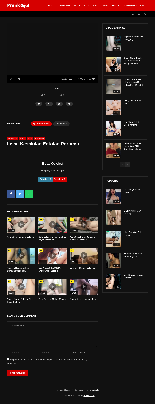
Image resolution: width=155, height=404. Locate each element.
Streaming (64, 5)
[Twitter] (133, 14)
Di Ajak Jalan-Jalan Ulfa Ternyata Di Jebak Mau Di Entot (133, 82)
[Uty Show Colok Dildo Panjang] (113, 128)
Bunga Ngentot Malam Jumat (84, 299)
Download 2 (59, 179)
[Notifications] (139, 14)
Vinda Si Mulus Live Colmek (20, 237)
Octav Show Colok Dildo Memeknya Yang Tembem (133, 61)
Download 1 (45, 179)
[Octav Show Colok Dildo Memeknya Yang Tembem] (113, 64)
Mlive (77, 5)
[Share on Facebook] (11, 194)
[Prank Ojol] (18, 5)
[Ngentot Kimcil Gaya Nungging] (113, 43)
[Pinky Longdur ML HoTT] (113, 107)
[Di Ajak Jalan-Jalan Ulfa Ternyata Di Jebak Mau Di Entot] (113, 86)
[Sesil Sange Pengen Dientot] (113, 281)
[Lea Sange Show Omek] (113, 196)
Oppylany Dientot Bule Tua (82, 268)
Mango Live (90, 5)
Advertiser (130, 5)
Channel (116, 5)
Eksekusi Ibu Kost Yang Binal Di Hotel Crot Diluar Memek (133, 146)
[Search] (145, 14)
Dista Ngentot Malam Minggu (52, 299)
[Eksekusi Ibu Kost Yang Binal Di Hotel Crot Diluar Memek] (113, 150)
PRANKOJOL (89, 396)
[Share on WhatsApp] (29, 194)
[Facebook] (127, 14)
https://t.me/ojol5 (92, 390)
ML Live (23, 138)
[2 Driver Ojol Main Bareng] (113, 217)
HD (9, 219)
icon (21, 224)
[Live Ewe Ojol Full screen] (113, 239)
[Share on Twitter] (20, 194)
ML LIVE (104, 5)
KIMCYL (144, 5)
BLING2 (51, 5)
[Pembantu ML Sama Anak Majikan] (113, 260)
